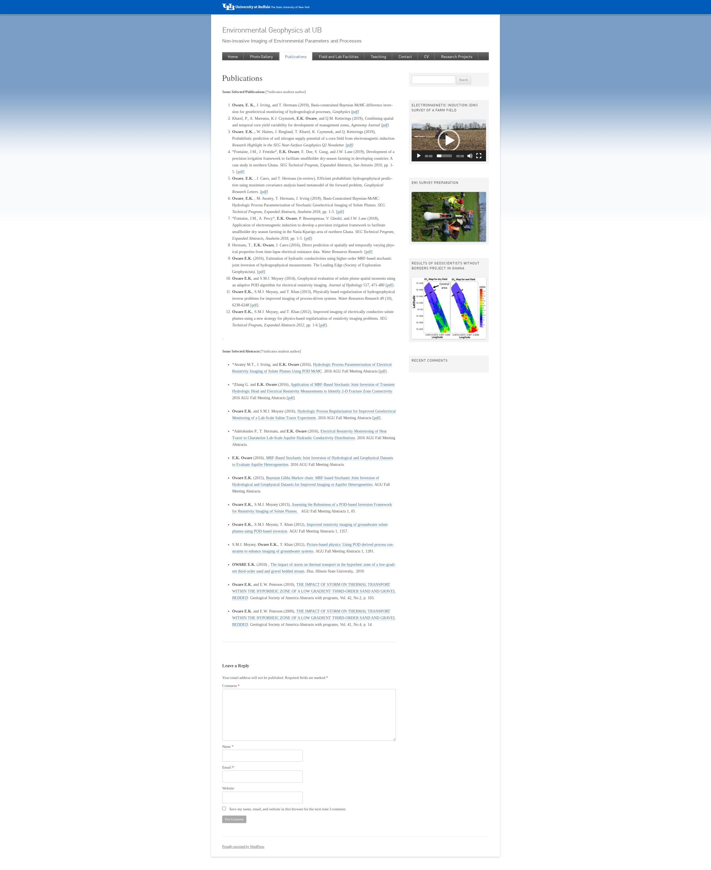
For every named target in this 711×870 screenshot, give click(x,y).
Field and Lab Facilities (339, 56)
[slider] (444, 155)
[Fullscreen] (479, 156)
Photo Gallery (261, 56)
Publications (296, 56)
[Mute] (470, 156)
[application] (449, 140)
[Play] (419, 156)
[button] (449, 140)
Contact (405, 56)
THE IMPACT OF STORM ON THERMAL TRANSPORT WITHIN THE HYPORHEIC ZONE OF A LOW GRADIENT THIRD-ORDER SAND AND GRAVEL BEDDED (314, 591)
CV (426, 56)
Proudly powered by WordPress (243, 847)
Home (233, 56)
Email (228, 767)
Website (228, 788)
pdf (354, 112)
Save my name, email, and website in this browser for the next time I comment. (287, 809)
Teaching (378, 56)
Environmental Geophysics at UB (272, 29)
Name (228, 747)
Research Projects (456, 56)
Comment (231, 686)
